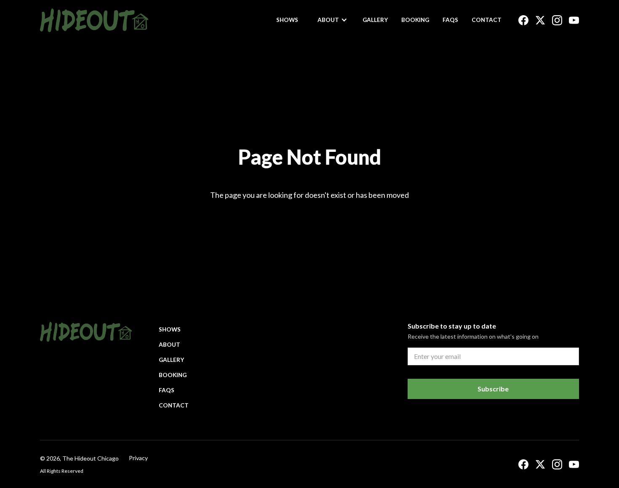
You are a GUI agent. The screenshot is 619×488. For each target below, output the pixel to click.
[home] (94, 20)
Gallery (375, 19)
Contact (487, 19)
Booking (415, 19)
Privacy (138, 457)
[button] (332, 20)
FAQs (450, 19)
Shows (287, 19)
